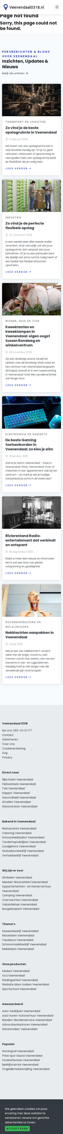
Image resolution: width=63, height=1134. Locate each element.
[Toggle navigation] (57, 7)
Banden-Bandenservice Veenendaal (27, 1020)
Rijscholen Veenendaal (17, 779)
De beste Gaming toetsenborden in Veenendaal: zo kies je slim (29, 445)
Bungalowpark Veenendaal (20, 909)
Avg (4, 753)
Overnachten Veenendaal (20, 900)
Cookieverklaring (13, 748)
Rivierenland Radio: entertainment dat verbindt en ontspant (30, 540)
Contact (8, 735)
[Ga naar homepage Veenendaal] (23, 7)
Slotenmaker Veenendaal (19, 1029)
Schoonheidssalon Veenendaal (23, 837)
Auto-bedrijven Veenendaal (21, 1011)
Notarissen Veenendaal (18, 935)
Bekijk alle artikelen (13, 73)
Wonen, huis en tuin (22, 321)
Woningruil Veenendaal (18, 1051)
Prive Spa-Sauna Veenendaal (22, 1056)
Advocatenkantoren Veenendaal (24, 1025)
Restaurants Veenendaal (19, 828)
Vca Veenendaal (13, 976)
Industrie (13, 217)
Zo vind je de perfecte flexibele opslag (24, 225)
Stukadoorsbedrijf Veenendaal (23, 851)
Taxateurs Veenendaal (17, 940)
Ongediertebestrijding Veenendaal (26, 1069)
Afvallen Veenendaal (16, 802)
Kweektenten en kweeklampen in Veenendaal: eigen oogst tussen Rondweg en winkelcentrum (27, 336)
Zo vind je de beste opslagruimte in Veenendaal (31, 130)
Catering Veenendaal (16, 833)
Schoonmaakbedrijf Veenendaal (24, 944)
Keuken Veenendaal (16, 971)
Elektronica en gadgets (26, 434)
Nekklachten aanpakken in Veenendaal (29, 635)
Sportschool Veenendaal (19, 989)
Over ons (8, 744)
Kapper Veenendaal (16, 793)
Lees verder (17, 168)
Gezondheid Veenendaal (19, 797)
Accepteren (17, 1128)
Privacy (7, 757)
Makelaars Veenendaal (18, 949)
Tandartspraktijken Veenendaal (24, 842)
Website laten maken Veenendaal (25, 984)
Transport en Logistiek (25, 122)
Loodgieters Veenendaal (19, 846)
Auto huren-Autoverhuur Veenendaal (27, 1016)
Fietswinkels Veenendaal (19, 784)
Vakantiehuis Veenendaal (19, 904)
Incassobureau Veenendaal (21, 1060)
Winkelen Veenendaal (17, 877)
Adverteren (10, 739)
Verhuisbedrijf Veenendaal (20, 855)
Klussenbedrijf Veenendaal (20, 931)
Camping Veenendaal (17, 895)
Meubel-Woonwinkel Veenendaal (25, 882)
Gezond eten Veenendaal (19, 806)
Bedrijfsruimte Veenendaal (20, 1065)
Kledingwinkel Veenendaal (20, 980)
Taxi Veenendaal (13, 788)
